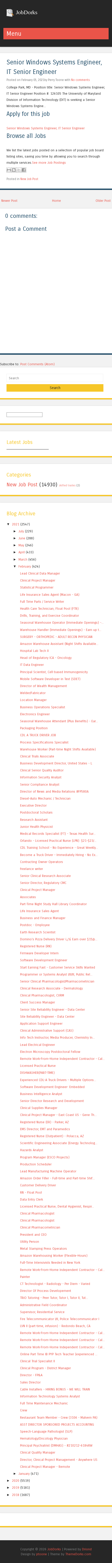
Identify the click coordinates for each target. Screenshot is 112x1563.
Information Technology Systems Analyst (50, 1396)
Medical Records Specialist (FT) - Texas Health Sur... (58, 834)
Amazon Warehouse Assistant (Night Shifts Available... (59, 644)
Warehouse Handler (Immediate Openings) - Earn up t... (60, 630)
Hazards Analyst (31, 1150)
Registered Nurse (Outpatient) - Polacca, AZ (52, 1136)
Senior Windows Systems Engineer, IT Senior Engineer (46, 128)
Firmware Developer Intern (39, 953)
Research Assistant (34, 820)
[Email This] (8, 170)
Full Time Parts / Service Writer (42, 602)
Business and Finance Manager (42, 918)
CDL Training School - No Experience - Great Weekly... (59, 848)
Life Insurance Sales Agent (39, 911)
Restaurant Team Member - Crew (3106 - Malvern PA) (58, 1417)
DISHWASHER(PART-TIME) (37, 1073)
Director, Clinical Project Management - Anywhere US (58, 1460)
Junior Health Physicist (36, 827)
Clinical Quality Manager (37, 1452)
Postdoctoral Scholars (36, 812)
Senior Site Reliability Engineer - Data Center (52, 1009)
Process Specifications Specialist (44, 742)
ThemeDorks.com (78, 1554)
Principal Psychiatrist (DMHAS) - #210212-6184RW (56, 1445)
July (21, 531)
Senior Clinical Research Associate (45, 876)
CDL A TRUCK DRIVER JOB (38, 735)
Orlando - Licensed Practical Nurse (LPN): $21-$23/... (58, 841)
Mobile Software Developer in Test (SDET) (50, 679)
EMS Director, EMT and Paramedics (45, 1129)
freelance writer (31, 869)
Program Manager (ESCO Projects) (45, 1157)
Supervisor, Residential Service (42, 1312)
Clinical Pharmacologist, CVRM (42, 995)
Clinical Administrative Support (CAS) (46, 1030)
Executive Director (33, 805)
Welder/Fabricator (33, 693)
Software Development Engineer (43, 960)
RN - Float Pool (31, 1192)
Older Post (103, 201)
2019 (15, 1488)
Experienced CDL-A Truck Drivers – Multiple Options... (58, 1080)
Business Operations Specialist (42, 707)
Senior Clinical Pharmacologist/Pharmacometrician (57, 981)
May (21, 545)
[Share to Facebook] (23, 170)
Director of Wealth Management (43, 686)
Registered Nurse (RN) (36, 946)
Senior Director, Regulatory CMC (43, 883)
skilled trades (67, 485)
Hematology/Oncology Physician (44, 1438)
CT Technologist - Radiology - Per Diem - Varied (55, 1284)
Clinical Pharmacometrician (40, 1227)
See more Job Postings (49, 163)
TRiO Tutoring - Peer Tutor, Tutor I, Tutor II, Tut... (54, 1298)
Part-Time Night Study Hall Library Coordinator (53, 904)
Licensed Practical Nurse (38, 1066)
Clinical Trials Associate (37, 756)
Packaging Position (34, 728)
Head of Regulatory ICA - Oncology (46, 658)
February (24, 566)
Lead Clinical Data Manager (40, 573)
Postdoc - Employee (35, 925)
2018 (15, 1495)
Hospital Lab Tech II (34, 651)
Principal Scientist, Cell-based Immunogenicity (54, 672)
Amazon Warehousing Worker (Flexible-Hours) (54, 1255)
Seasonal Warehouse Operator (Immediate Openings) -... (62, 622)
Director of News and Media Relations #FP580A (54, 791)
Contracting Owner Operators (41, 862)
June (21, 538)
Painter (25, 1277)
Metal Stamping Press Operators (43, 1249)
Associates (28, 897)
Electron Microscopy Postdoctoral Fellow (50, 1052)
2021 (15, 524)
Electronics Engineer (35, 714)
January (24, 1474)
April (21, 552)
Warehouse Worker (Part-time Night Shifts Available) (58, 749)
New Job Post (29, 179)
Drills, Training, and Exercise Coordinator (49, 615)
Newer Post (9, 201)
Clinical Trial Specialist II (37, 1361)
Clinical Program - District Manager (45, 1368)
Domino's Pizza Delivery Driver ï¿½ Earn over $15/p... (58, 939)
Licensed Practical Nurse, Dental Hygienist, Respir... (57, 1206)
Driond (87, 1549)
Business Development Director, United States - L (56, 763)
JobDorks (26, 12)
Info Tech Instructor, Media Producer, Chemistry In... (57, 1037)
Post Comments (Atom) (37, 364)
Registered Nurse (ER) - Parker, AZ (44, 1122)
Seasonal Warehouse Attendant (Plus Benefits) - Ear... (59, 721)
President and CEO (33, 1235)
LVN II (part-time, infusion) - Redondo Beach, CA (55, 1326)
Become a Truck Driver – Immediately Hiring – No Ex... (59, 855)
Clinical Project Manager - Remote (45, 1467)
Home (56, 201)
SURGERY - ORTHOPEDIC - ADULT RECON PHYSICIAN (56, 637)
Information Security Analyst (40, 777)
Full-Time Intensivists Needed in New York (50, 1262)
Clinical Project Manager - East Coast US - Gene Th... (58, 1115)
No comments (80, 80)
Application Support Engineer (41, 1023)
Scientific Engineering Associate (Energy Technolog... (58, 1143)
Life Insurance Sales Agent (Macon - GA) (49, 595)
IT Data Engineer (32, 665)
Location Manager (33, 700)
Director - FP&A (31, 1375)
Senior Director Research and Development (52, 1101)
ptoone (41, 1554)
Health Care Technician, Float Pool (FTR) (49, 609)
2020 (15, 1481)
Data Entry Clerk (31, 1199)
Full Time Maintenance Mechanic (44, 1403)
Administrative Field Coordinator (43, 1305)
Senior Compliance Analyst (39, 784)
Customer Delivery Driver (38, 1185)
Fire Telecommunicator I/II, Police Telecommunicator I (59, 1319)
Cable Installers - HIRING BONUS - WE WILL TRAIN (55, 1389)
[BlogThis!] (13, 170)
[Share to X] (18, 170)
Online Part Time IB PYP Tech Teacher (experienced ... (58, 1354)
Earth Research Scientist (37, 932)
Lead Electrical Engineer (37, 1045)
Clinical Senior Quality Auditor (42, 770)
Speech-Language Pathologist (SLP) (46, 1431)
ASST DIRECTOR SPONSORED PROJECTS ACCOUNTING (57, 1424)
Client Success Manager (37, 1002)
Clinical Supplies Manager (38, 1108)
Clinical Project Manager (37, 580)
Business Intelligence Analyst (41, 1094)
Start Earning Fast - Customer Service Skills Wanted (57, 967)
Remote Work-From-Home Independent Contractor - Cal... (62, 1059)
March (22, 559)
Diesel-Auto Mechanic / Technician (45, 798)
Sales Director (30, 1382)
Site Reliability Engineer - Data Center (47, 1016)
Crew (23, 1410)
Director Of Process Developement (45, 1291)
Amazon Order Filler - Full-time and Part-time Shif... (57, 1178)
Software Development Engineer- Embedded (52, 1087)
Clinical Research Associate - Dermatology (51, 988)
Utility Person (29, 1242)
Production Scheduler (36, 1164)
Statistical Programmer (36, 587)
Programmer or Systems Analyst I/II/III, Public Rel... (56, 974)
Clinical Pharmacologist (37, 1213)
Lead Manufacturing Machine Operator (48, 1171)
